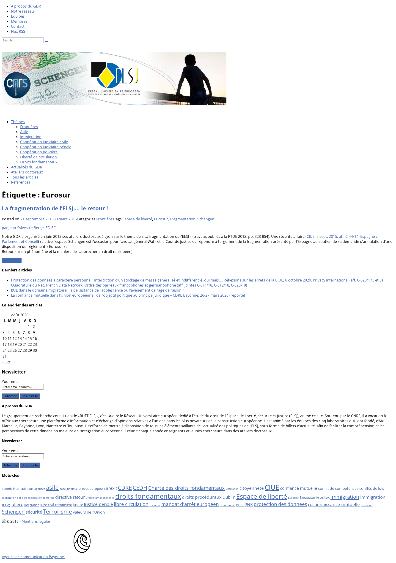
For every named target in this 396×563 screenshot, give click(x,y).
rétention (366, 505)
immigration (344, 496)
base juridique (69, 489)
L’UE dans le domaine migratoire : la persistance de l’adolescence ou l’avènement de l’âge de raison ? (97, 290)
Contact (18, 26)
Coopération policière (39, 151)
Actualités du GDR (26, 167)
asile (52, 487)
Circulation (232, 488)
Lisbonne (154, 505)
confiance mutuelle (298, 488)
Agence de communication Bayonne (33, 556)
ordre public (227, 505)
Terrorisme (57, 511)
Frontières (29, 126)
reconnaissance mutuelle (334, 504)
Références (20, 182)
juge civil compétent (56, 504)
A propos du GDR (26, 6)
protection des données (280, 504)
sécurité (34, 512)
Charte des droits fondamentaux (186, 488)
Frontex (323, 497)
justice (78, 504)
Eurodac (293, 498)
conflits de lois (371, 488)
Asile (24, 131)
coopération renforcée (41, 497)
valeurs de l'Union (89, 512)
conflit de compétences (338, 488)
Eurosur (161, 219)
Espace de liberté (137, 219)
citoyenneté (251, 488)
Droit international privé (100, 497)
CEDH (140, 487)
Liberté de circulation (38, 157)
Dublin (229, 497)
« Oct (6, 362)
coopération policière (14, 497)
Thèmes (18, 121)
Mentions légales (36, 521)
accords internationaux (17, 489)
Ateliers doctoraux (27, 172)
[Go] (46, 41)
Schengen (205, 219)
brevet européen (92, 488)
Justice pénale (98, 504)
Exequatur (307, 497)
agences (39, 489)
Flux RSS (18, 31)
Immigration (30, 136)
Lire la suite (12, 260)
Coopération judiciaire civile (44, 141)
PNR (249, 504)
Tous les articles (24, 177)
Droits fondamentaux (38, 162)
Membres (19, 21)
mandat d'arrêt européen (190, 504)
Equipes (18, 16)
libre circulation (131, 504)
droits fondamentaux (148, 496)
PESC (240, 505)
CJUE (272, 487)
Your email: (11, 381)
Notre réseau (22, 11)
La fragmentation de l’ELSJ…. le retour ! (55, 208)
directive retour (70, 497)
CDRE (125, 487)
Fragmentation (182, 219)
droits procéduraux (202, 497)
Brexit (111, 488)
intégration (31, 505)
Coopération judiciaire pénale (45, 146)
